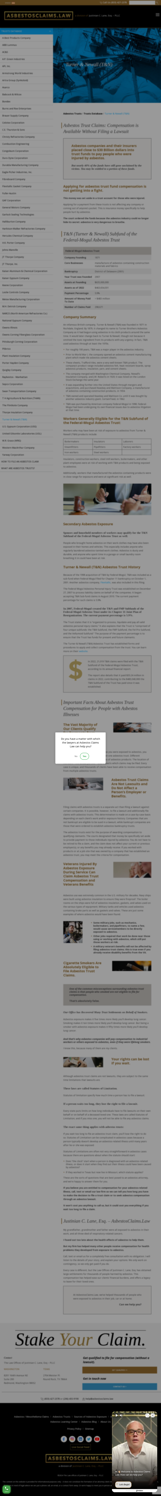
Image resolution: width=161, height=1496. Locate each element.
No (76, 756)
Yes (84, 756)
